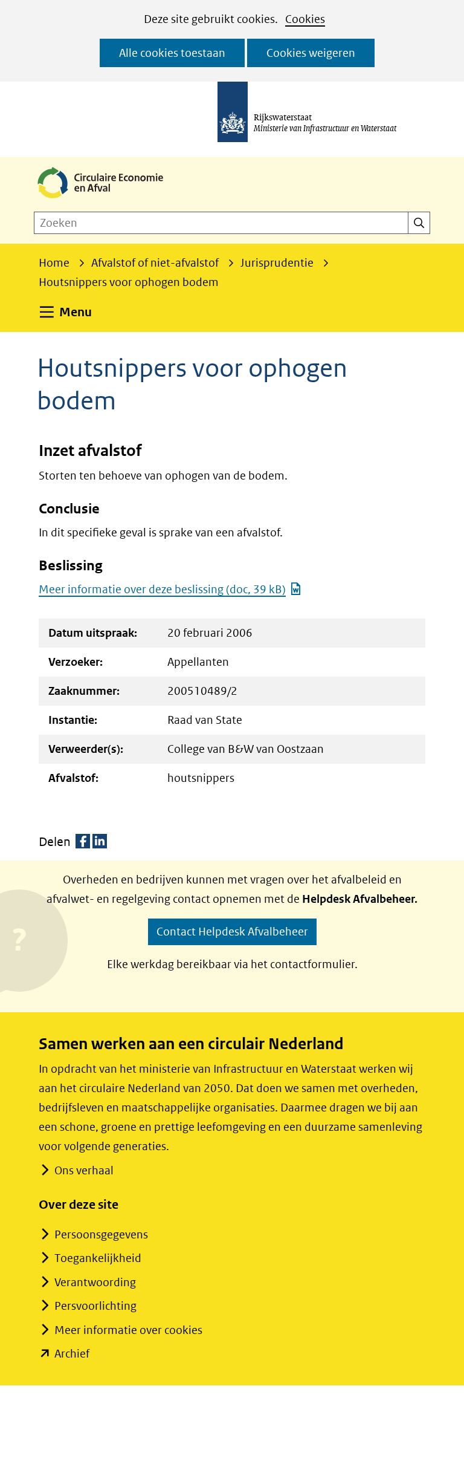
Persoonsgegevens (101, 1234)
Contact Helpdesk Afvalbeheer (232, 931)
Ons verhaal (84, 1170)
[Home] (109, 199)
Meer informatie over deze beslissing (162, 589)
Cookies (305, 19)
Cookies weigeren (310, 53)
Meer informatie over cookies (128, 1330)
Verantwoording (95, 1282)
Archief (71, 1354)
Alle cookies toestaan (172, 53)
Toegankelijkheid (97, 1258)
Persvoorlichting (95, 1306)
